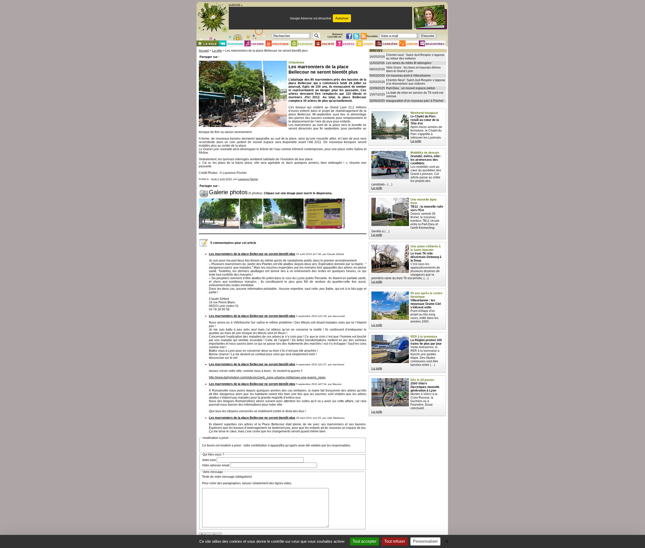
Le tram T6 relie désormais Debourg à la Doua (425, 257)
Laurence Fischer (248, 179)
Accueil (204, 50)
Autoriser (341, 18)
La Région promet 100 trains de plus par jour (426, 341)
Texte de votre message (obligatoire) (227, 476)
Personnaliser (425, 541)
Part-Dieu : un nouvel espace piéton (410, 88)
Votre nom (209, 460)
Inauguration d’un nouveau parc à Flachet (414, 101)
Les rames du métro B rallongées (408, 63)
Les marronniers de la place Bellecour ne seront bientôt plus (252, 254)
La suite (415, 141)
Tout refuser (394, 541)
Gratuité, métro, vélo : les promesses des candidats (425, 159)
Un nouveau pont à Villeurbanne (408, 75)
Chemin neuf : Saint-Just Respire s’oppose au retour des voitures (415, 56)
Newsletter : (373, 36)
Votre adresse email (215, 465)
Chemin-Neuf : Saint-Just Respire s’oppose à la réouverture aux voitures (415, 81)
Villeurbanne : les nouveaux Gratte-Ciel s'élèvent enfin (425, 304)
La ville (217, 50)
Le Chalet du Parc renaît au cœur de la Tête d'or (424, 120)
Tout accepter (364, 541)
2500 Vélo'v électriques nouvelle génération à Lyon (424, 387)
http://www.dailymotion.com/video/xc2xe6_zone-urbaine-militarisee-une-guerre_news (267, 377)
